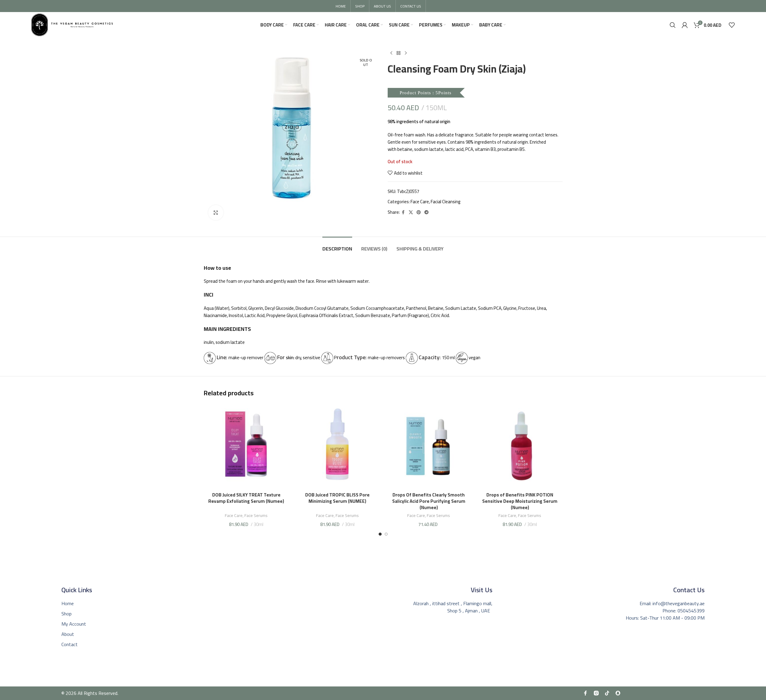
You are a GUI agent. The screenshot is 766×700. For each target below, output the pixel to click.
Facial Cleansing (446, 201)
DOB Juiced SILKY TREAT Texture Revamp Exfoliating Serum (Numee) (246, 498)
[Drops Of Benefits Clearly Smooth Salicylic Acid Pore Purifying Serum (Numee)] (428, 446)
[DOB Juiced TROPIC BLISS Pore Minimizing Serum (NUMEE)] (337, 446)
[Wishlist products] (732, 25)
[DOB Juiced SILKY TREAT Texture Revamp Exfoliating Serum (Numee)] (246, 446)
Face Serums (256, 515)
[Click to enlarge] (215, 212)
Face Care (420, 201)
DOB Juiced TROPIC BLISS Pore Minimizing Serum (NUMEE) (337, 501)
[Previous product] (391, 53)
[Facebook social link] (403, 212)
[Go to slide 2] (386, 534)
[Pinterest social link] (419, 212)
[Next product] (405, 53)
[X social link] (411, 212)
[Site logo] (72, 24)
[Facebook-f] (585, 693)
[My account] (685, 25)
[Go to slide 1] (380, 534)
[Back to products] (398, 53)
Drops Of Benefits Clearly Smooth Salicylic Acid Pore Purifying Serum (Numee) (428, 501)
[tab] (337, 246)
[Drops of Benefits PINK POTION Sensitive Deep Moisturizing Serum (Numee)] (520, 446)
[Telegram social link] (426, 212)
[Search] (673, 25)
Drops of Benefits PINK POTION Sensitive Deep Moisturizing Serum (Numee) (519, 501)
